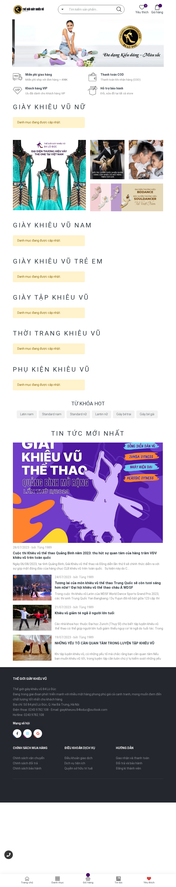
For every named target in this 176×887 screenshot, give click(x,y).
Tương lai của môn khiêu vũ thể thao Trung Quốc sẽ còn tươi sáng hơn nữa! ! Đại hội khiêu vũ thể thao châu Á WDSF (108, 585)
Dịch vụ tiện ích (74, 763)
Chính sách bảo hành (27, 768)
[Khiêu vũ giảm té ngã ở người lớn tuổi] (32, 618)
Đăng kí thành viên (128, 768)
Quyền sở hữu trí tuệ (78, 768)
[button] (81, 62)
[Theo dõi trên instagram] (27, 733)
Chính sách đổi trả (25, 763)
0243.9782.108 (38, 709)
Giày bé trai (123, 414)
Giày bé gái (147, 414)
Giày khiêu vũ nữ (49, 107)
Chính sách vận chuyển (28, 758)
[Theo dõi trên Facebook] (17, 733)
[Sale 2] (107, 159)
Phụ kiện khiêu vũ (51, 369)
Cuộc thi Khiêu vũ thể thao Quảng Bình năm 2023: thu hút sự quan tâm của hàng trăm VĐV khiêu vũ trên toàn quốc (85, 555)
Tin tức (119, 882)
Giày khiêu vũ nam (52, 225)
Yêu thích (142, 12)
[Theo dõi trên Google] (37, 733)
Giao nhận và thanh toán (132, 758)
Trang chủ (27, 882)
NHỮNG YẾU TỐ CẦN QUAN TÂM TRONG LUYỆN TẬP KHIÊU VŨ (104, 643)
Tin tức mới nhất (88, 433)
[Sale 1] (49, 175)
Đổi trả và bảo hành (129, 763)
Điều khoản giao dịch (78, 758)
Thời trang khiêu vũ (57, 333)
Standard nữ (78, 414)
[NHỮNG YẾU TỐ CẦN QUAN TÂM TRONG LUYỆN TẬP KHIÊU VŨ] (32, 648)
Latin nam (26, 414)
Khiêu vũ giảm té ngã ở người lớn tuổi (84, 613)
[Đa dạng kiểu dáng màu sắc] (88, 43)
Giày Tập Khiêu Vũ (51, 297)
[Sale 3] (146, 159)
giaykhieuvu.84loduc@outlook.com (83, 709)
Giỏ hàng (157, 12)
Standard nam (51, 414)
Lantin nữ (101, 414)
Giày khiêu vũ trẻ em (58, 261)
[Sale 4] (126, 197)
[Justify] (119, 9)
